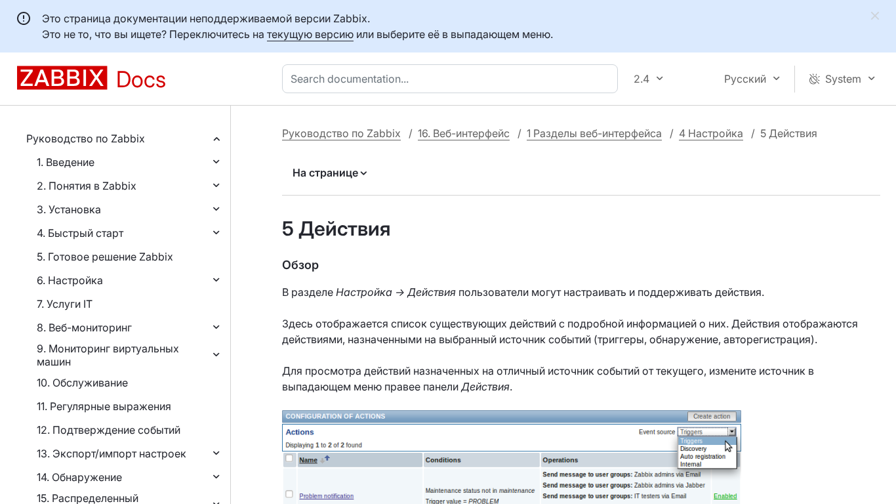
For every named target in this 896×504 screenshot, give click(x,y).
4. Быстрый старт (80, 233)
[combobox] (452, 78)
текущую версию (310, 34)
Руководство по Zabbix (85, 138)
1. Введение (65, 162)
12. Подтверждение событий (108, 429)
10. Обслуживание (82, 382)
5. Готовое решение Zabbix (105, 256)
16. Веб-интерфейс (464, 133)
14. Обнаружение (79, 477)
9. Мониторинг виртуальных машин (108, 355)
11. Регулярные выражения (104, 406)
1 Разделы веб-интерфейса (594, 133)
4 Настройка (711, 133)
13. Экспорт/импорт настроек (111, 453)
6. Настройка (70, 280)
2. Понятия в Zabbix (86, 185)
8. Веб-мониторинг (84, 327)
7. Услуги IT (64, 303)
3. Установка (69, 209)
